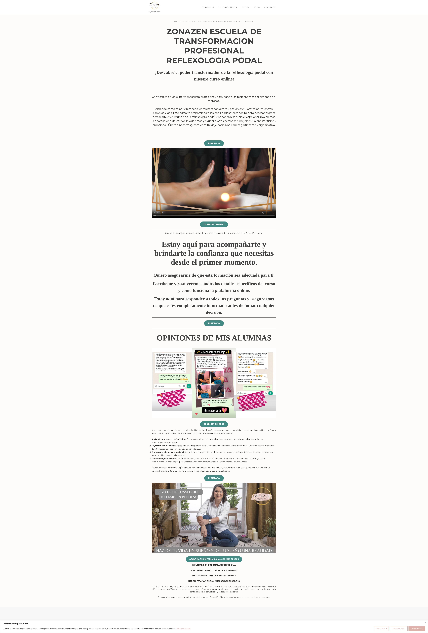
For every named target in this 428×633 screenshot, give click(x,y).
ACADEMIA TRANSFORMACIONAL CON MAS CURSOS (214, 559)
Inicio (177, 21)
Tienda (246, 7)
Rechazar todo (398, 629)
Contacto (269, 7)
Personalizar (380, 629)
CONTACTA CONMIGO (214, 224)
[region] (214, 626)
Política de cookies (183, 629)
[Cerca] (425, 622)
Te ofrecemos (227, 7)
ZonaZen (207, 7)
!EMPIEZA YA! (214, 143)
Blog (257, 7)
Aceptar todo (417, 629)
